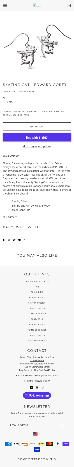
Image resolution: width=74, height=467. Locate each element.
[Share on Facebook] (4, 239)
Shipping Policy (37, 303)
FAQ (37, 287)
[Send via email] (19, 239)
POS (20, 459)
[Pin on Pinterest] (14, 239)
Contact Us (37, 319)
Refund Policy (37, 297)
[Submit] (60, 425)
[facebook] (31, 387)
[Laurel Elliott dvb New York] (37, 5)
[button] (25, 239)
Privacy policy (37, 335)
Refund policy (37, 325)
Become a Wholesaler (37, 281)
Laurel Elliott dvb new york (18, 92)
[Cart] (69, 6)
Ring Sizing (37, 292)
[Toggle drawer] (5, 5)
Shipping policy (37, 341)
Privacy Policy (37, 308)
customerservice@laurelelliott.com (37, 363)
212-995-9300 (37, 360)
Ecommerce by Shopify (41, 459)
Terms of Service (37, 314)
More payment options (37, 146)
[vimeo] (42, 387)
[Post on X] (9, 239)
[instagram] (37, 387)
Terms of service (37, 330)
